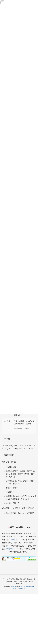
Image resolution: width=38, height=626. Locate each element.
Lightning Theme (25, 586)
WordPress (14, 586)
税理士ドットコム (15, 540)
